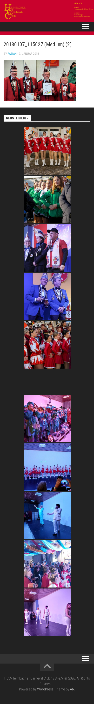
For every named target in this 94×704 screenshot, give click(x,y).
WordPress (45, 689)
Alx (72, 689)
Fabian (12, 53)
